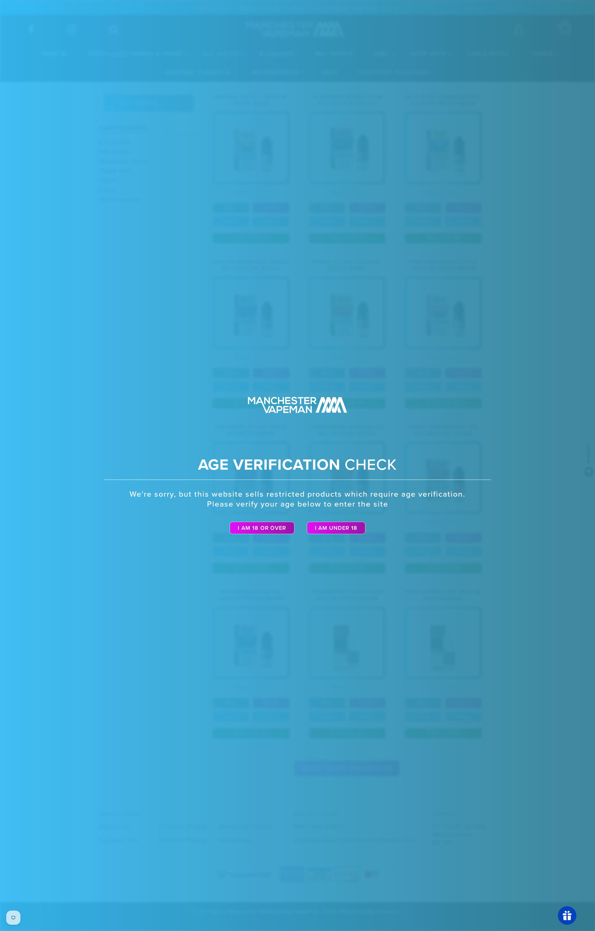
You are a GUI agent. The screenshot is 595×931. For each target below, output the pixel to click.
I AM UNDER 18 (336, 528)
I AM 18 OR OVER (262, 528)
